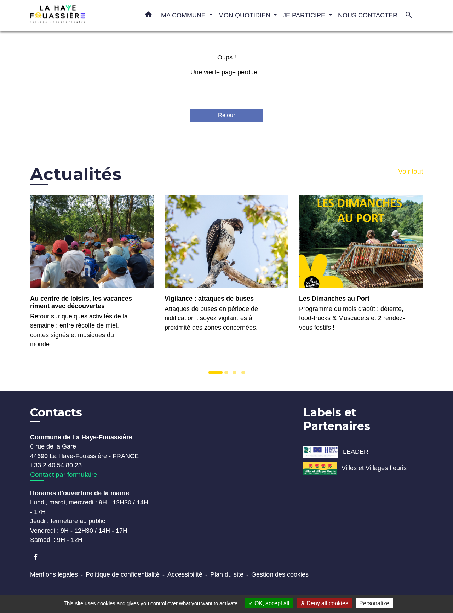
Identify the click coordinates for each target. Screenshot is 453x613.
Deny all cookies (326, 603)
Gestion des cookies (280, 574)
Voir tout (410, 171)
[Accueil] (74, 15)
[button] (148, 15)
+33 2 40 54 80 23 (56, 465)
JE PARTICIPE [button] (305, 15)
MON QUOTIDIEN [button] (245, 15)
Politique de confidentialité (123, 574)
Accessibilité (184, 574)
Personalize (374, 603)
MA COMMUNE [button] (184, 15)
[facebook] (38, 556)
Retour (226, 115)
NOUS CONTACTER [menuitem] (367, 15)
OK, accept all (271, 603)
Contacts (56, 412)
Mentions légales (54, 574)
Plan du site (226, 574)
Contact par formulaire (63, 474)
